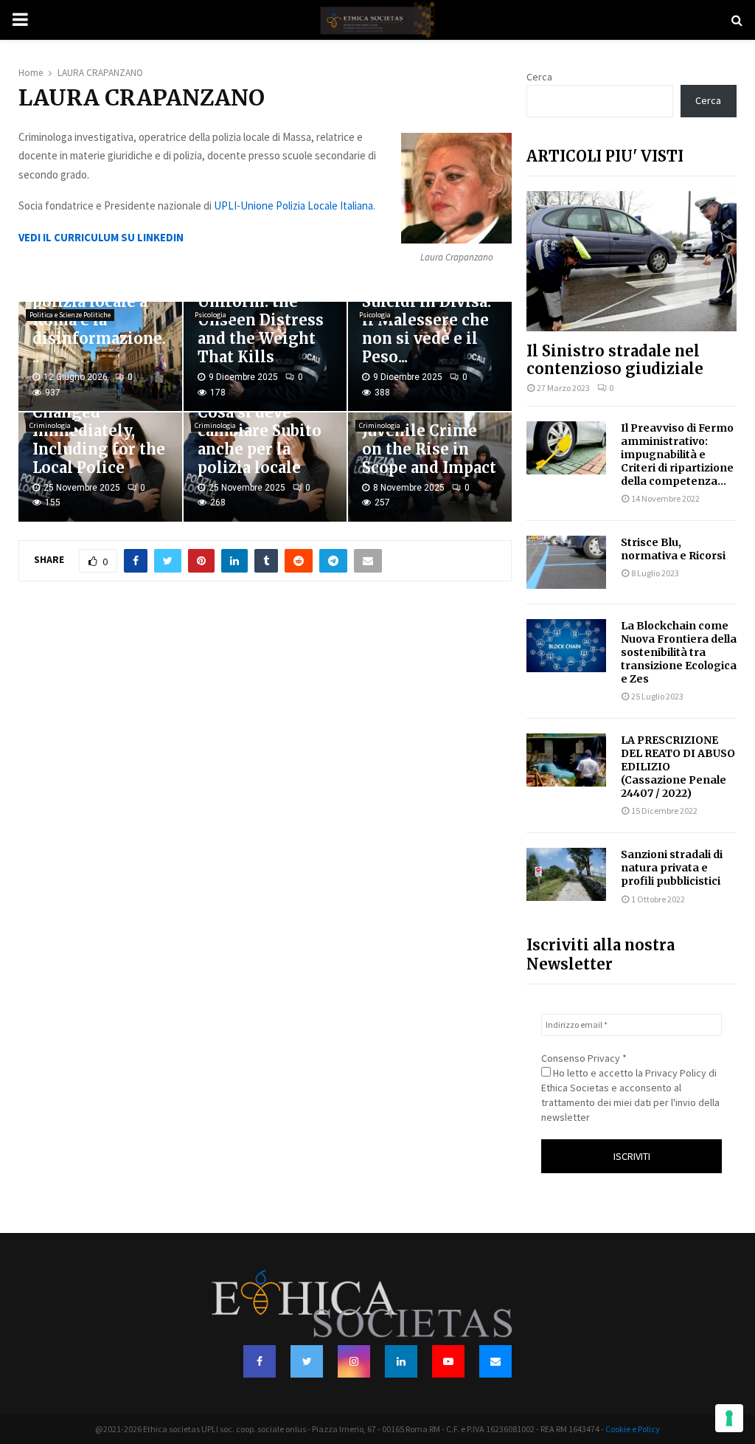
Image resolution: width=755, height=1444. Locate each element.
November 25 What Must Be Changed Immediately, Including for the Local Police (98, 421)
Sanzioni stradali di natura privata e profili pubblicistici (672, 868)
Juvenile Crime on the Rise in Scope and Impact (429, 449)
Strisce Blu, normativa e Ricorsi (673, 549)
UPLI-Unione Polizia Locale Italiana (293, 205)
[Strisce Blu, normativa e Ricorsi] (566, 562)
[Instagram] (354, 1361)
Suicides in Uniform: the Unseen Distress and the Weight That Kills (261, 320)
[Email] (495, 1361)
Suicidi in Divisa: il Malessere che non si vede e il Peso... (426, 329)
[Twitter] (306, 1361)
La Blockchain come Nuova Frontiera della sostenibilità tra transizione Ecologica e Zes (679, 652)
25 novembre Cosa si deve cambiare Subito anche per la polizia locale (259, 430)
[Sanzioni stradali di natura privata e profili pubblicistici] (566, 874)
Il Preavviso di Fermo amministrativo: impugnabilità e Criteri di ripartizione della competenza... (677, 454)
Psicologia (210, 314)
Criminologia (50, 425)
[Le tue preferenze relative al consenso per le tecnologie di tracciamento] (729, 1418)
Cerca (539, 76)
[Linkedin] (401, 1361)
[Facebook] (259, 1361)
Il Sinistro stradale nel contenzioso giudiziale (614, 360)
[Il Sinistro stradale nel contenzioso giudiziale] (631, 261)
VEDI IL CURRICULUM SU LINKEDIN (101, 237)
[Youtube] (448, 1361)
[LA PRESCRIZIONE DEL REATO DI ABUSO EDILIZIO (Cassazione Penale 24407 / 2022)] (566, 760)
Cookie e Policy (632, 1428)
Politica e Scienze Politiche (70, 314)
